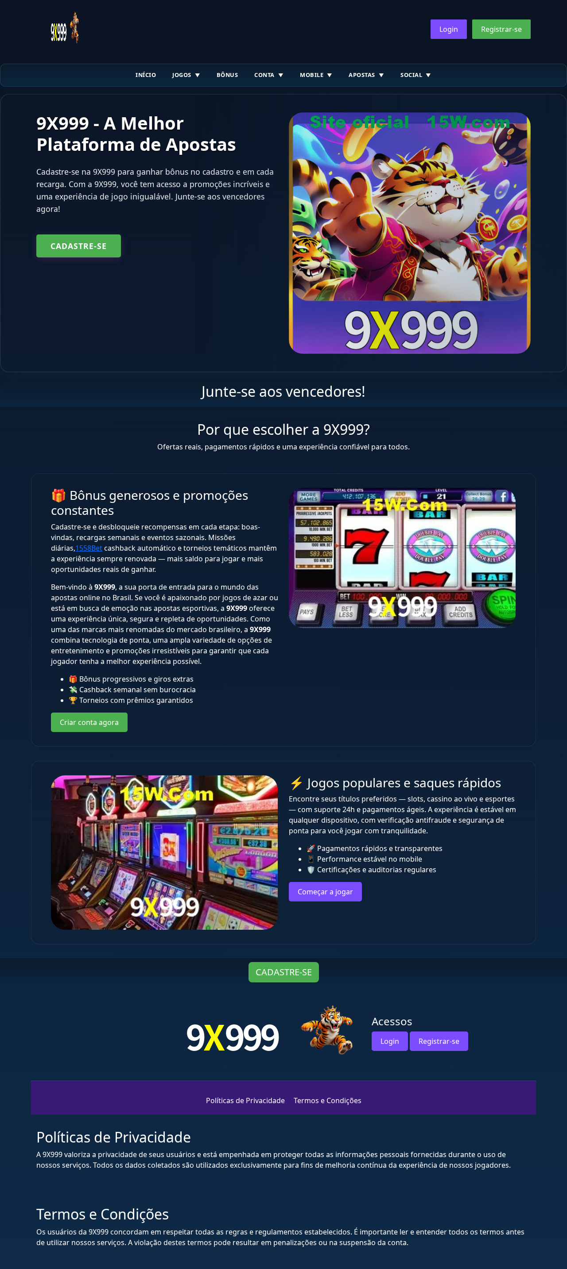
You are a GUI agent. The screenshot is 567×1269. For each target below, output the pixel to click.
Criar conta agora (89, 722)
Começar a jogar (325, 892)
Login (448, 29)
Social (411, 75)
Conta (264, 75)
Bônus (227, 75)
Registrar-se (501, 29)
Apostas (362, 75)
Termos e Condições (327, 1100)
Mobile (311, 75)
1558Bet (88, 548)
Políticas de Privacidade (245, 1100)
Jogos (181, 75)
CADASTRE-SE (78, 246)
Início (146, 75)
